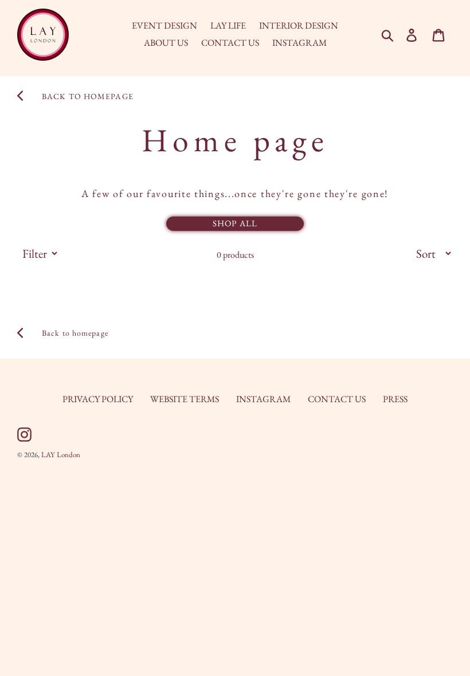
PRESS (395, 399)
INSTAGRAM (263, 399)
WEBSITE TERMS (184, 399)
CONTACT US (337, 399)
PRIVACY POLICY (97, 399)
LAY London (60, 454)
